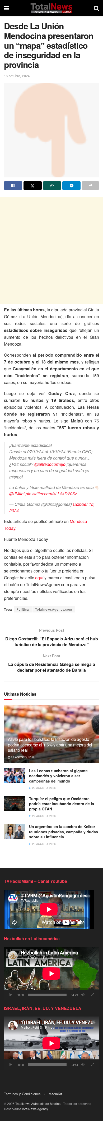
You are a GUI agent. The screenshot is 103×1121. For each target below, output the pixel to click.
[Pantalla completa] (92, 995)
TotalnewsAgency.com (53, 609)
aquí (39, 578)
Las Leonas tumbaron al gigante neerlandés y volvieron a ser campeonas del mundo (58, 776)
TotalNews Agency (34, 1109)
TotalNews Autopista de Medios (37, 1103)
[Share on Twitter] (33, 185)
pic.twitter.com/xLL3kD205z (51, 494)
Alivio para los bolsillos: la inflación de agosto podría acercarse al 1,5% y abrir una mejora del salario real (50, 744)
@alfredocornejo (49, 464)
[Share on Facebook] (13, 185)
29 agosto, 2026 (22, 757)
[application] (51, 973)
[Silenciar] (83, 995)
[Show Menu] (6, 8)
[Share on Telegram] (71, 185)
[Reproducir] (10, 995)
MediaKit (55, 1093)
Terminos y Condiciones (22, 1093)
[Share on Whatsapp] (52, 185)
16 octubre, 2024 (17, 75)
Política (22, 609)
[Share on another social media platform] (90, 185)
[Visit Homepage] (51, 8)
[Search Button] (96, 8)
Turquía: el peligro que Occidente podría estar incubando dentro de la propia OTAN (61, 803)
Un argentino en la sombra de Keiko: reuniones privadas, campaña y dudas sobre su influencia (63, 831)
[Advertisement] (51, 250)
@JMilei (17, 494)
